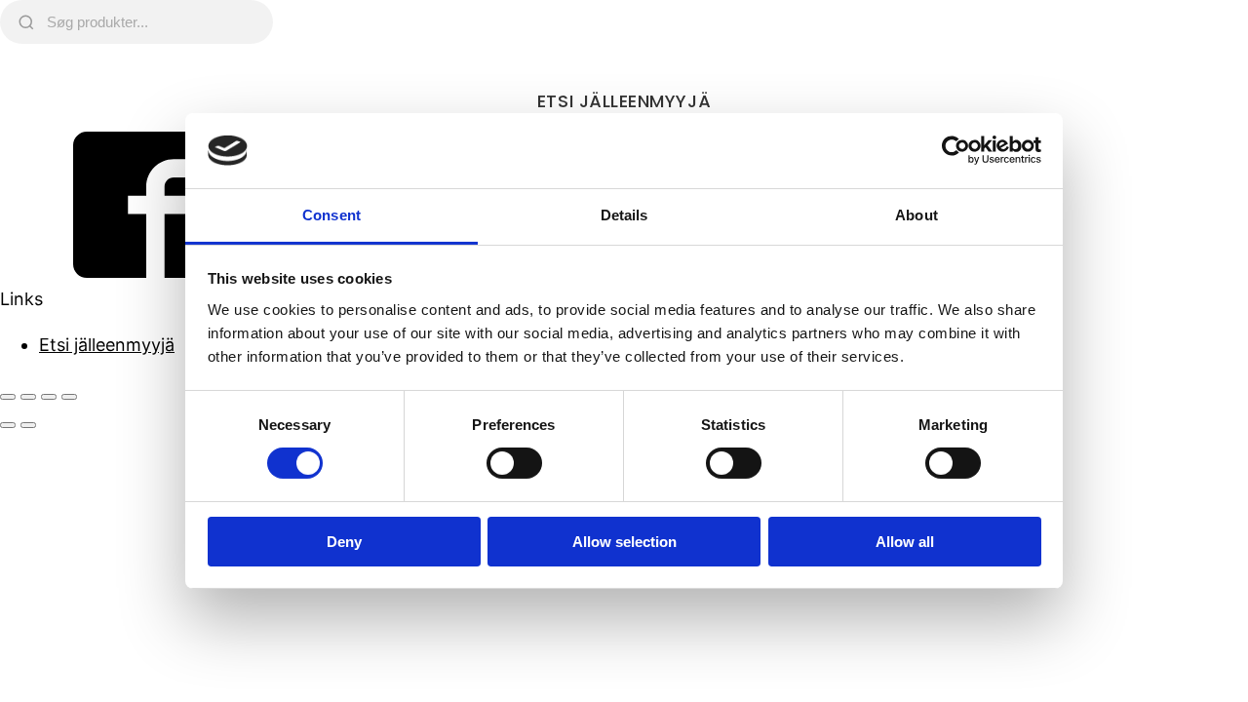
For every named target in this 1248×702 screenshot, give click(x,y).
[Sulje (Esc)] (69, 397)
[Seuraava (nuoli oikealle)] (28, 425)
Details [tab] (624, 215)
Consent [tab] (331, 215)
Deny (344, 541)
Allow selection (624, 541)
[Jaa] (49, 397)
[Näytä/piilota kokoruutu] (28, 397)
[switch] (514, 463)
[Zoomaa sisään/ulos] (8, 397)
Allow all (905, 541)
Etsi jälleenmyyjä (624, 101)
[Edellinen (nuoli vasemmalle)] (8, 425)
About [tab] (916, 215)
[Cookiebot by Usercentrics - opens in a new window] (956, 150)
